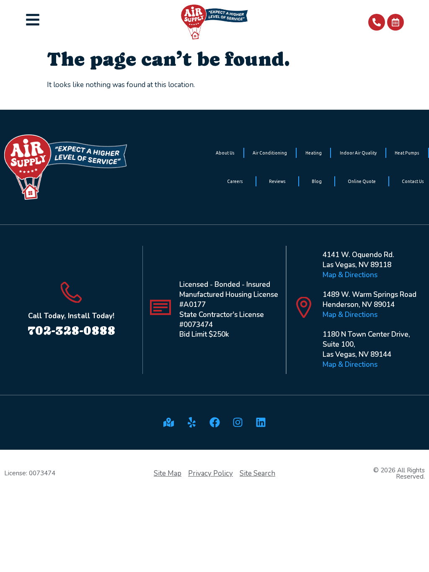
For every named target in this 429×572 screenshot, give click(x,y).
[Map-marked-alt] (168, 422)
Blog (317, 181)
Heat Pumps (407, 152)
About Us (225, 152)
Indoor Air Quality (358, 152)
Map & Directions (350, 275)
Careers (235, 181)
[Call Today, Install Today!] (71, 292)
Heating (313, 152)
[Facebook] (214, 422)
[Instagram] (237, 422)
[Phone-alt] (376, 22)
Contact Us (413, 181)
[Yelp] (191, 422)
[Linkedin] (260, 422)
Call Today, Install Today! (71, 316)
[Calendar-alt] (395, 22)
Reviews (277, 181)
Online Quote (362, 181)
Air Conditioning (270, 152)
